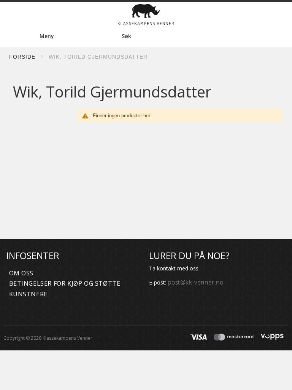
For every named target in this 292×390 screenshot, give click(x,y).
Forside (22, 57)
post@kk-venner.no (196, 282)
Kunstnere (28, 294)
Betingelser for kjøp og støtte (65, 283)
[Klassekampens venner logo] (146, 14)
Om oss (21, 273)
